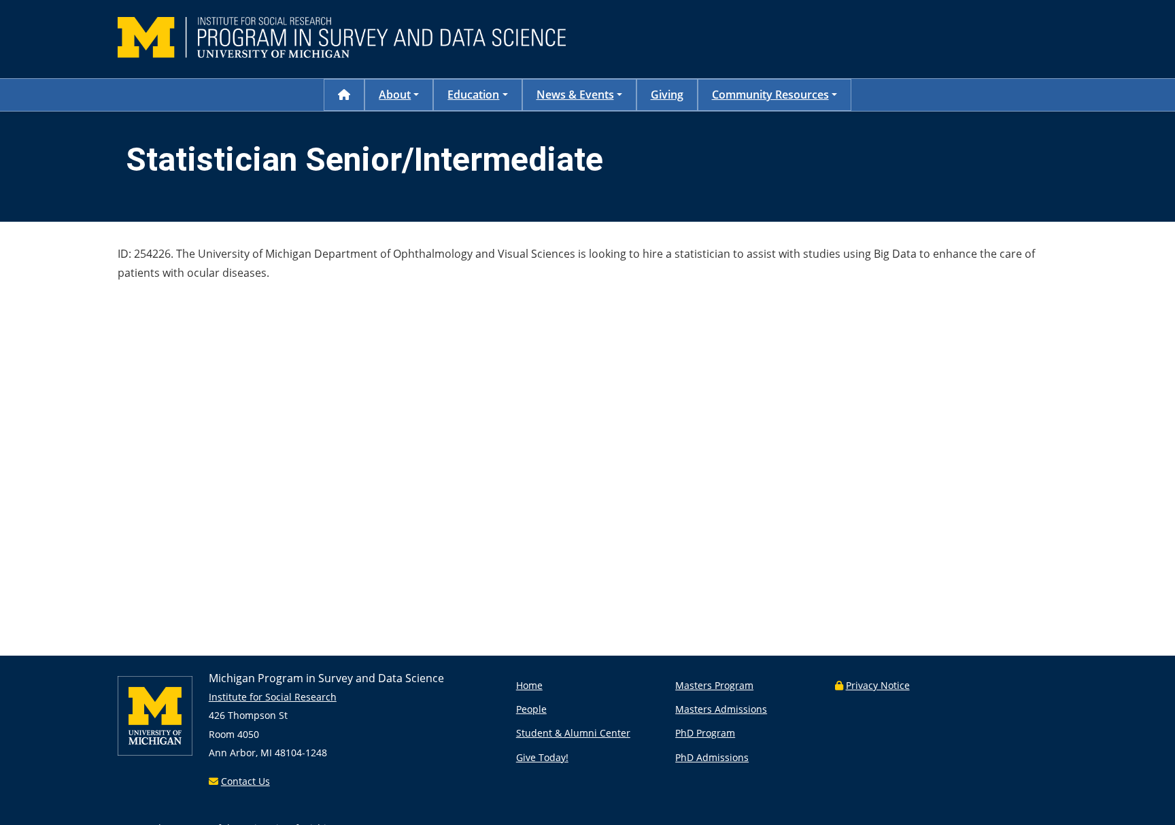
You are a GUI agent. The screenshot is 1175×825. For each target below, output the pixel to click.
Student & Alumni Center (573, 732)
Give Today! (542, 757)
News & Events (575, 94)
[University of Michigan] (155, 751)
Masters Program (714, 685)
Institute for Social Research (273, 696)
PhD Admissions (712, 757)
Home (529, 685)
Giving (667, 94)
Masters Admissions (721, 709)
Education (473, 94)
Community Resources (770, 94)
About (395, 94)
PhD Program (705, 732)
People (531, 709)
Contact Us (245, 781)
